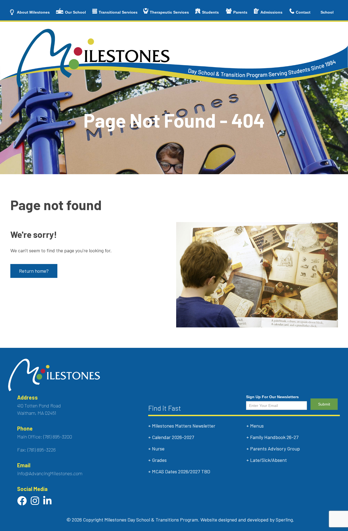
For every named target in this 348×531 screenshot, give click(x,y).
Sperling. (285, 520)
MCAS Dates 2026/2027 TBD (181, 471)
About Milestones (33, 12)
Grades (159, 460)
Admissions (271, 12)
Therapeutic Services (169, 12)
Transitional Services (118, 12)
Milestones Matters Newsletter (183, 426)
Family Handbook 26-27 (274, 437)
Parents (240, 12)
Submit (324, 404)
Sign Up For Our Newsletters (272, 397)
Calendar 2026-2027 (173, 437)
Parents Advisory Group (275, 449)
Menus (257, 426)
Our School (75, 12)
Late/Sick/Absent (268, 460)
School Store (327, 15)
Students (210, 12)
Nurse (158, 449)
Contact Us (303, 15)
